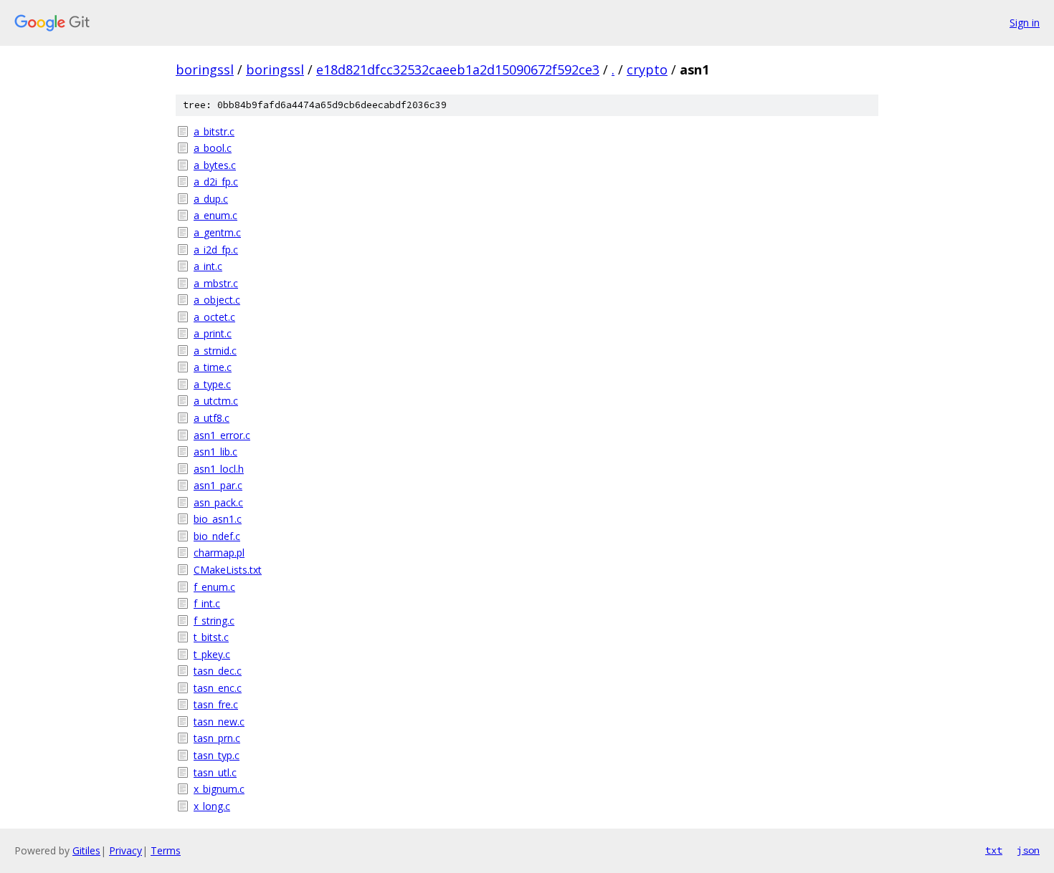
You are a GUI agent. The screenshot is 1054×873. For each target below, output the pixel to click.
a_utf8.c (211, 418)
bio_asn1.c (218, 519)
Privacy (125, 850)
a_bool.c (213, 148)
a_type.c (212, 384)
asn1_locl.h (219, 469)
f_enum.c (214, 587)
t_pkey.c (212, 654)
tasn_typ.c (216, 755)
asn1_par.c (218, 485)
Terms (166, 850)
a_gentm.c (217, 232)
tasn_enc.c (218, 688)
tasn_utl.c (215, 772)
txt (993, 850)
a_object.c (217, 300)
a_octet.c (214, 317)
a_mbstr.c (216, 283)
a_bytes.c (215, 165)
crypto (647, 69)
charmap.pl (219, 552)
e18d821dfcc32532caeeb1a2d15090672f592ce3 (457, 69)
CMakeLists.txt (228, 570)
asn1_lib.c (215, 451)
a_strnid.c (215, 350)
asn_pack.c (218, 502)
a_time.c (213, 367)
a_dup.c (211, 199)
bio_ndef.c (217, 536)
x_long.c (212, 806)
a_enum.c (215, 215)
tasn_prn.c (217, 738)
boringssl (205, 69)
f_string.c (214, 620)
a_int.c (208, 266)
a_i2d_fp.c (216, 249)
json (1028, 850)
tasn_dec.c (218, 670)
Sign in (1025, 22)
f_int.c (207, 603)
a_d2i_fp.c (216, 181)
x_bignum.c (219, 789)
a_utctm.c (216, 400)
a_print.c (213, 333)
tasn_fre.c (216, 704)
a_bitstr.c (214, 131)
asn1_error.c (222, 435)
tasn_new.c (219, 721)
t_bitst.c (211, 637)
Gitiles (86, 850)
